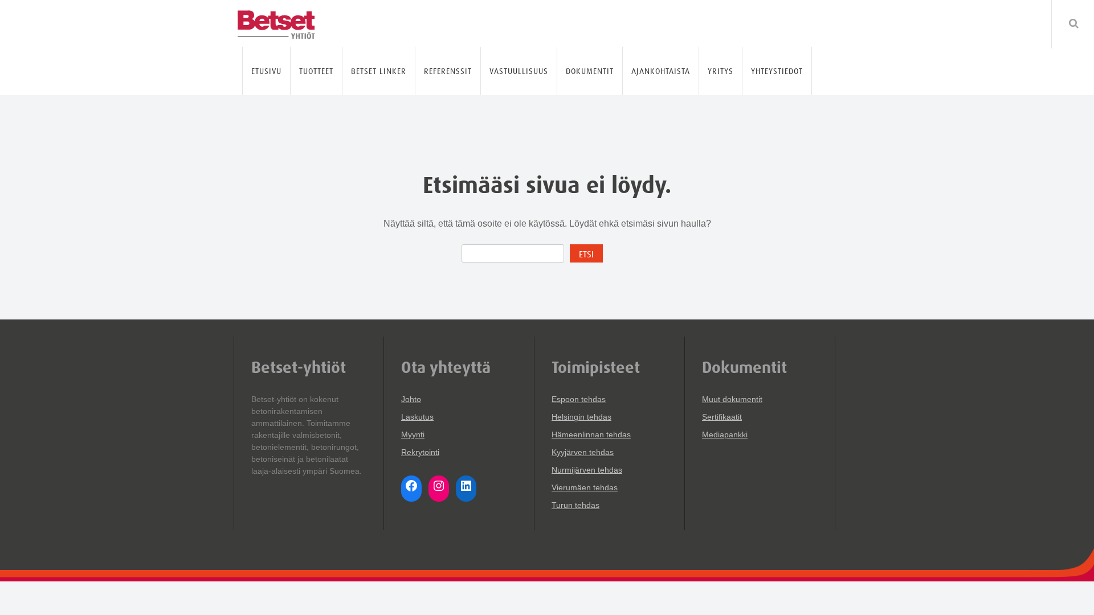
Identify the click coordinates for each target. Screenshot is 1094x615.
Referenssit (448, 71)
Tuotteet (316, 71)
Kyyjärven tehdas (583, 452)
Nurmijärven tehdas (587, 469)
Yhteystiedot (777, 71)
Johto (411, 399)
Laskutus (417, 416)
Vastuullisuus (518, 71)
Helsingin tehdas (581, 416)
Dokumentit (590, 71)
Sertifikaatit (722, 416)
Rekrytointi (420, 452)
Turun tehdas (575, 505)
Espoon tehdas (579, 399)
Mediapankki (725, 434)
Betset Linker (378, 71)
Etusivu (266, 71)
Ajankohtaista (660, 71)
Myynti (412, 434)
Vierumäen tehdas (585, 487)
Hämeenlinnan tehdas (591, 434)
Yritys (720, 71)
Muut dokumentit (732, 399)
